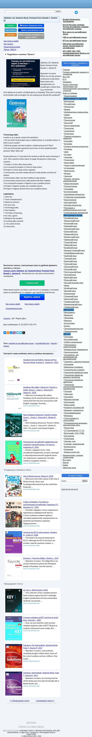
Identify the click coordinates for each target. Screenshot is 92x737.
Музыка (67, 173)
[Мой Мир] (11, 332)
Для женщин (69, 402)
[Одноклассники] (8, 332)
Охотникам (68, 364)
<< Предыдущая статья (19, 701)
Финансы (68, 321)
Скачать (10, 25)
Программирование (72, 413)
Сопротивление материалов (76, 213)
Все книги (67, 460)
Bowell (54, 343)
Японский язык (70, 280)
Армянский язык (71, 240)
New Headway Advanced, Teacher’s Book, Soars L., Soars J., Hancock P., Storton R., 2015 (40, 417)
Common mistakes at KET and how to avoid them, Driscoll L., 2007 (40, 619)
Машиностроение (71, 399)
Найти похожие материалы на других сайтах (31, 36)
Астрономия (69, 168)
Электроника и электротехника (69, 346)
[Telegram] (17, 332)
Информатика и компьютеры (76, 112)
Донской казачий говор (73, 283)
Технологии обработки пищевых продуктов (73, 376)
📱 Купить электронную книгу (31, 30)
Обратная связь (69, 468)
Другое (66, 463)
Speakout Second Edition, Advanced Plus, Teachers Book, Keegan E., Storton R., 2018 (40, 361)
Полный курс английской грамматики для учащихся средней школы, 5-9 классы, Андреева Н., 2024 (40, 444)
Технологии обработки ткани (76, 373)
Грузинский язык (71, 296)
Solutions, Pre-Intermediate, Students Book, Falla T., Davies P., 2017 (40, 646)
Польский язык (70, 269)
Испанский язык (71, 223)
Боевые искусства (71, 452)
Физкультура (69, 171)
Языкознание (69, 294)
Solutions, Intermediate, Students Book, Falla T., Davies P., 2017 (41, 674)
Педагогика (69, 134)
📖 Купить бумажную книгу (31, 25)
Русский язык (69, 104)
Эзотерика (68, 337)
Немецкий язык (70, 226)
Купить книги (32, 297)
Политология (69, 120)
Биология (68, 118)
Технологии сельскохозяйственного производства (73, 387)
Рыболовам (69, 439)
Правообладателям (14, 309)
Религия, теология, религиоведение (71, 180)
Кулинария (68, 449)
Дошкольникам (70, 96)
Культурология (70, 200)
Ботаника (68, 144)
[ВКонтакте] (4, 332)
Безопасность (70, 447)
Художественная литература (76, 147)
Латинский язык (70, 232)
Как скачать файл (13, 304)
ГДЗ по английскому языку (75, 37)
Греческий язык (70, 264)
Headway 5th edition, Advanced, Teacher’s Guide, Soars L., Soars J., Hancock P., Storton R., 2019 (40, 390)
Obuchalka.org (11, 730)
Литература (69, 107)
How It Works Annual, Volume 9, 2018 (38, 476)
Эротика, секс (70, 441)
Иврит (66, 285)
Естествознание (71, 192)
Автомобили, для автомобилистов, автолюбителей (70, 357)
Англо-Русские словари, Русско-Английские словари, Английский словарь (76, 27)
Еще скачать (10, 30)
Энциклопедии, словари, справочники (73, 456)
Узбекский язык (70, 245)
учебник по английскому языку (21, 343)
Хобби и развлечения (73, 342)
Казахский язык (70, 261)
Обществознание (71, 184)
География (68, 189)
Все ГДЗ (66, 77)
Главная (66, 70)
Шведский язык (70, 277)
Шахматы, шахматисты (73, 410)
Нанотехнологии (71, 352)
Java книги (68, 397)
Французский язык (71, 221)
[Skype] (20, 332)
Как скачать (8, 44)
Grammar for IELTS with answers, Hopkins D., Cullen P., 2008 (40, 533)
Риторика (68, 149)
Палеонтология (70, 186)
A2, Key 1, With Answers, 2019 (35, 590)
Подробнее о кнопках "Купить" (21, 54)
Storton (6, 346)
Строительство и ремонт (74, 370)
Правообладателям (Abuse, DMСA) (12, 48)
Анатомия (68, 141)
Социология (69, 131)
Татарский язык (70, 242)
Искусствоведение (72, 126)
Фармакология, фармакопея (76, 350)
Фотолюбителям (71, 339)
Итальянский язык (71, 229)
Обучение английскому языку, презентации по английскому (73, 46)
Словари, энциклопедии (74, 444)
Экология (68, 176)
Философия (69, 163)
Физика (67, 109)
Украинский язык (71, 234)
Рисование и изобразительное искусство (74, 209)
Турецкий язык (70, 258)
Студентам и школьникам (74, 197)
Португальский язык (72, 272)
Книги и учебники (70, 93)
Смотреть (11, 35)
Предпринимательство (73, 329)
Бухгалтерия (69, 323)
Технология (69, 128)
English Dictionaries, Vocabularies (71, 20)
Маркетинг (68, 315)
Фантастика (69, 428)
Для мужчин (69, 436)
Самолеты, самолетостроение (76, 362)
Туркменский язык (71, 302)
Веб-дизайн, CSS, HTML (74, 433)
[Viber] (14, 332)
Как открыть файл (11, 41)
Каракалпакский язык (73, 304)
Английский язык (71, 218)
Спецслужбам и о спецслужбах (71, 419)
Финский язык (70, 291)
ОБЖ (66, 152)
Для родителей (70, 203)
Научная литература (72, 205)
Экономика (68, 318)
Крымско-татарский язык (74, 250)
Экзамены (67, 82)
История (67, 155)
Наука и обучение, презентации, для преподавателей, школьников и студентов (76, 88)
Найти (65, 465)
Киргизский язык (71, 299)
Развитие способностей (74, 408)
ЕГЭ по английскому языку (75, 41)
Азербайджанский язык (74, 253)
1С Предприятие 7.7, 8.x (74, 431)
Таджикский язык (71, 307)
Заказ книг (68, 394)
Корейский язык (70, 248)
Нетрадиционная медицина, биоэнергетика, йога (75, 424)
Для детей (68, 123)
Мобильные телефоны (73, 367)
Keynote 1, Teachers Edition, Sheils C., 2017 (41, 558)
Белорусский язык (71, 237)
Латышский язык (71, 267)
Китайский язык (70, 288)
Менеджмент (69, 312)
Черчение (68, 157)
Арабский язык (70, 256)
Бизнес (67, 326)
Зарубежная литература (74, 194)
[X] (23, 332)
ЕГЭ (64, 79)
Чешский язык (70, 275)
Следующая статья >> (45, 701)
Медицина (68, 416)
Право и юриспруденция (74, 165)
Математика (69, 101)
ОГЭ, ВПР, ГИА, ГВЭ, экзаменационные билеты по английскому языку (76, 53)
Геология (68, 391)
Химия (67, 115)
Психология (69, 160)
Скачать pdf (32, 283)
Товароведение (70, 331)
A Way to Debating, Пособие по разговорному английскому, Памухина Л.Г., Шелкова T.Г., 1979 (41, 504)
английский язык (42, 343)
